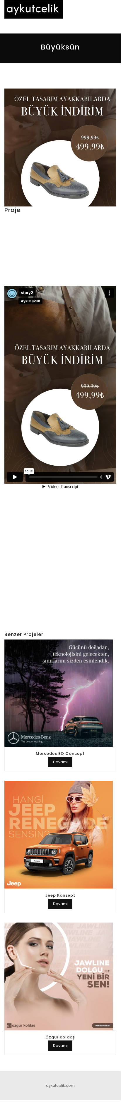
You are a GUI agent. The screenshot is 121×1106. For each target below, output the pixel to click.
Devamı (60, 762)
